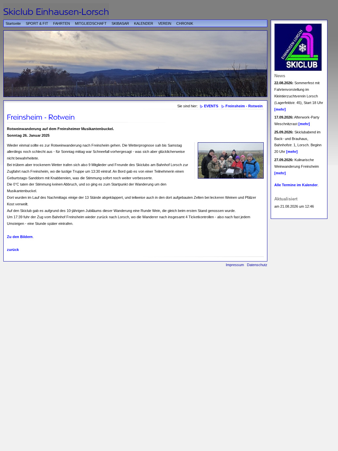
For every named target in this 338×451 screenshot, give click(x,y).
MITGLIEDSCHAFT (91, 23)
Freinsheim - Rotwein (244, 106)
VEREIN (164, 23)
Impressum (235, 265)
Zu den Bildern (20, 237)
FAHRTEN (61, 23)
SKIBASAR (120, 23)
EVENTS (211, 106)
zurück (13, 250)
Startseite (13, 23)
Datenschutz (257, 265)
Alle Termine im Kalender (296, 185)
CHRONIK (184, 23)
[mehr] (280, 109)
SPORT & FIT (37, 23)
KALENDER (143, 23)
